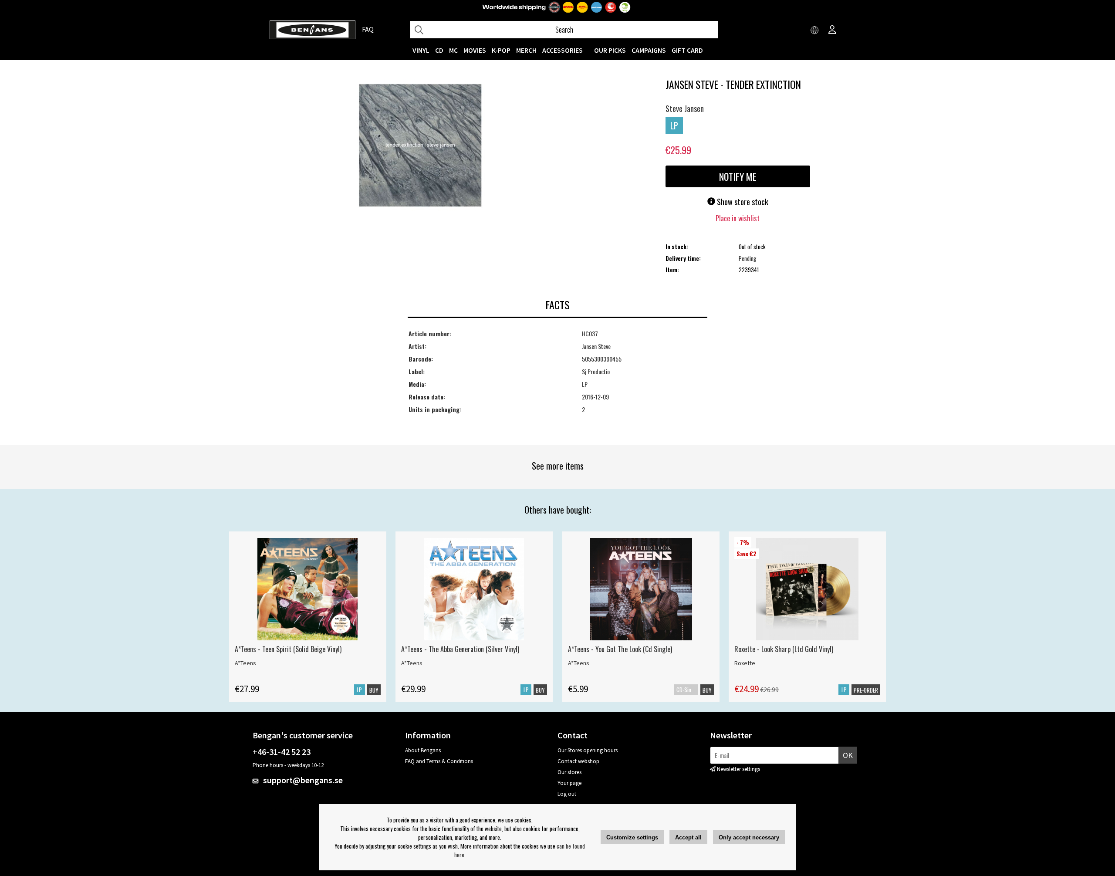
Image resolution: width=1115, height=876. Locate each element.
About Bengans (423, 750)
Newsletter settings (738, 769)
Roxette (744, 663)
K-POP (501, 50)
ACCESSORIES (562, 50)
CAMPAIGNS (649, 50)
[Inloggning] (832, 30)
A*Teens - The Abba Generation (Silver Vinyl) (460, 649)
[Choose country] (815, 30)
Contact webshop (578, 761)
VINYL (420, 50)
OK (848, 755)
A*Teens (245, 663)
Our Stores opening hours (588, 750)
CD (439, 50)
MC (453, 50)
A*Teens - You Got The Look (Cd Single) (620, 649)
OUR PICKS (610, 50)
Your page (569, 783)
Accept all (688, 837)
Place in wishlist (738, 218)
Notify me (738, 176)
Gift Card (687, 50)
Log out (567, 794)
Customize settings (632, 837)
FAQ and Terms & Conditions (439, 761)
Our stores (569, 772)
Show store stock (741, 201)
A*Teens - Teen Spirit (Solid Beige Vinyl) (288, 649)
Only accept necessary (749, 837)
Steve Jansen (685, 108)
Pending (747, 258)
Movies (474, 50)
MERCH (526, 50)
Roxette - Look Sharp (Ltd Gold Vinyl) (783, 649)
